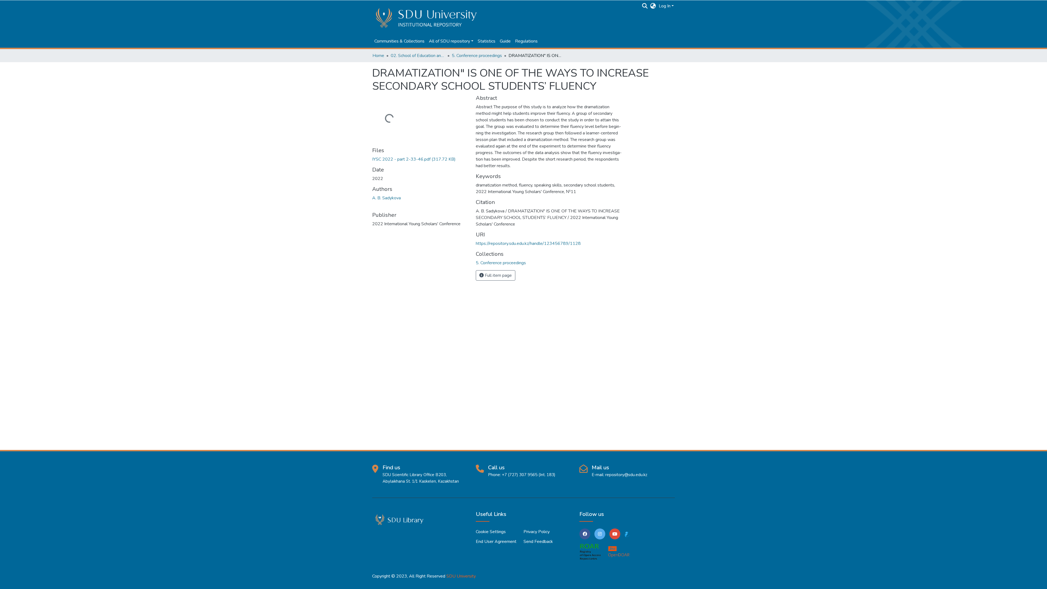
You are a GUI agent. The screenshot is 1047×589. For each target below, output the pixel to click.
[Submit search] (645, 6)
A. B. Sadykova (386, 198)
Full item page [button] (498, 275)
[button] (653, 6)
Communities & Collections (399, 41)
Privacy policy (537, 532)
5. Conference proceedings (477, 56)
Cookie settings (491, 532)
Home (378, 56)
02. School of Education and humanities (418, 56)
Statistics (486, 41)
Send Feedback (538, 542)
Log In (664, 6)
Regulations (526, 41)
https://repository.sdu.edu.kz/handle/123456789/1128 (528, 244)
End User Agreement (496, 542)
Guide (505, 41)
